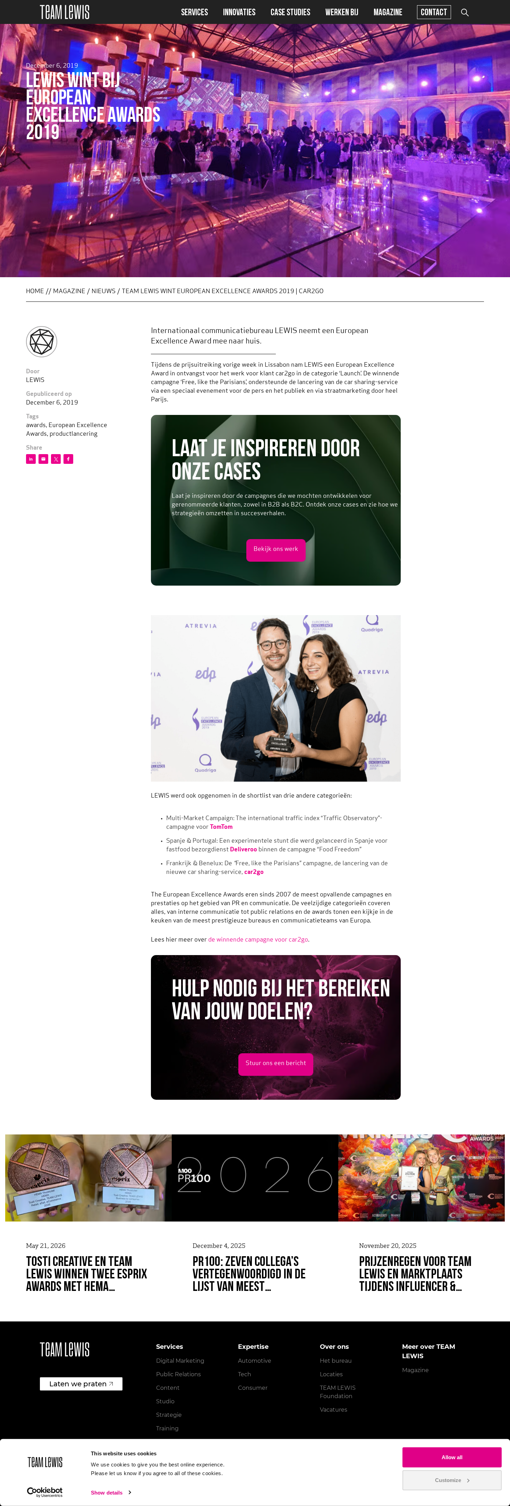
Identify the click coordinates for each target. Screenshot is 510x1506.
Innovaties (239, 12)
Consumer (252, 1388)
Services (194, 12)
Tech (244, 1374)
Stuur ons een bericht (276, 1064)
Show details (106, 1493)
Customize (448, 1480)
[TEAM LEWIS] (64, 12)
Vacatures (333, 1409)
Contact (434, 12)
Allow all (452, 1457)
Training (167, 1428)
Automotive (254, 1361)
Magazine (388, 12)
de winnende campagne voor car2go (258, 940)
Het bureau (336, 1361)
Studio (165, 1401)
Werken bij (341, 12)
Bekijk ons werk (276, 549)
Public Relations (178, 1374)
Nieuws (104, 292)
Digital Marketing (180, 1361)
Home (35, 292)
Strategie (169, 1415)
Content (168, 1388)
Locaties (331, 1374)
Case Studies (290, 12)
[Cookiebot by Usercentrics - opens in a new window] (45, 1492)
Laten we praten (78, 1384)
